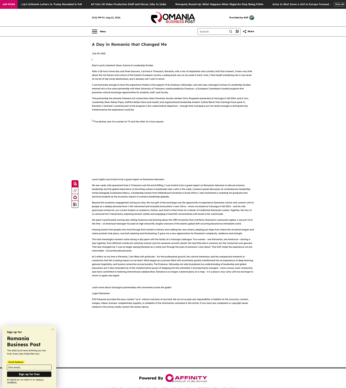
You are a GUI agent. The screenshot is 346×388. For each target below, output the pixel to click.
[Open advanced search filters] (237, 31)
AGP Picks (9, 4)
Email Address (15, 362)
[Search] (230, 31)
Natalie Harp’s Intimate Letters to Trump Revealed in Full (45, 4)
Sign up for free (29, 374)
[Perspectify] (75, 190)
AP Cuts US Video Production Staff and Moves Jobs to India (128, 4)
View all (339, 4)
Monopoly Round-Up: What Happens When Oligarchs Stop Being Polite (219, 4)
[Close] (52, 329)
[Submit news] (75, 184)
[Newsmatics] (75, 204)
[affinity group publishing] (75, 197)
